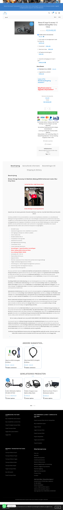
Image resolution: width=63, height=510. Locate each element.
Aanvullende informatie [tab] (31, 166)
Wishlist (53, 12)
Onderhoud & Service (39, 460)
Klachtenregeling (38, 468)
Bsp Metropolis (9, 472)
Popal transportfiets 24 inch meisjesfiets (44, 420)
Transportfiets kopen (10, 465)
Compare (48, 144)
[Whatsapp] (4, 506)
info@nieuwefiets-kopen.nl (43, 487)
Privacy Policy (37, 473)
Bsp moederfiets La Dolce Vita (12, 422)
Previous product (55, 17)
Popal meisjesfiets (38, 436)
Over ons (36, 453)
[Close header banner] (61, 1)
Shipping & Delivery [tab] (34, 170)
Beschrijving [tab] (15, 166)
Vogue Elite (8, 434)
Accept (57, 507)
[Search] (49, 13)
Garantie (36, 455)
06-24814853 (40, 485)
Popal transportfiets (39, 433)
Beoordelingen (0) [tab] (48, 166)
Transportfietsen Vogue (11, 459)
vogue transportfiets (39, 430)
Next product (59, 17)
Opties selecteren (12, 367)
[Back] (6, 17)
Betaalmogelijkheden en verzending (43, 464)
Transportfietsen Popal (11, 455)
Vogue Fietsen (37, 426)
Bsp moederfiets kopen (40, 423)
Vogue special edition (39, 439)
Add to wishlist (49, 141)
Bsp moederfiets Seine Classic (13, 418)
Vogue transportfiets (10, 468)
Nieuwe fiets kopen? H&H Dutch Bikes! (28, 499)
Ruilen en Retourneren (39, 462)
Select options (11, 398)
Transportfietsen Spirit (11, 452)
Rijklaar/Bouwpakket (39, 457)
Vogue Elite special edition (11, 431)
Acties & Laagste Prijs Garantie (42, 466)
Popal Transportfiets (10, 428)
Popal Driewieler (38, 443)
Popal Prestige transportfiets (12, 425)
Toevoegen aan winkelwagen (47, 113)
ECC (49, 154)
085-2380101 (38, 483)
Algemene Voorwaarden (40, 471)
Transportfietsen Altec (11, 462)
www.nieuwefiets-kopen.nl (43, 489)
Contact (36, 475)
